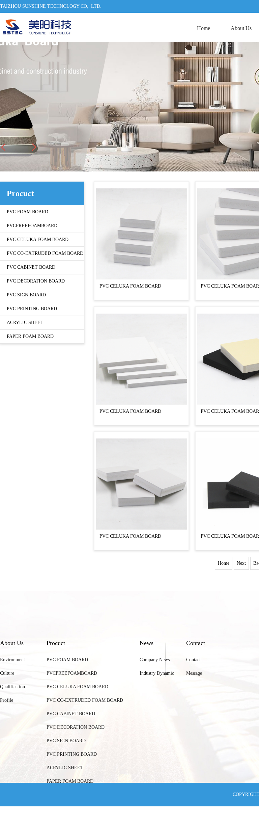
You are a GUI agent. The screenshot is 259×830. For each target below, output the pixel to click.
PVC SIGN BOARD (66, 740)
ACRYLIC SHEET (65, 767)
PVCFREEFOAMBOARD (72, 673)
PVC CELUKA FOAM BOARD (130, 286)
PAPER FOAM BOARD (70, 781)
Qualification (12, 686)
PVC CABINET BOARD (71, 713)
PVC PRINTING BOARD (72, 754)
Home (203, 28)
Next (241, 563)
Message (194, 673)
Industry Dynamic (157, 673)
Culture (7, 673)
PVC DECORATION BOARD (76, 727)
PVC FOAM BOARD (67, 659)
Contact (193, 659)
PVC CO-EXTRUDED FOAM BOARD (85, 700)
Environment (12, 659)
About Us (241, 28)
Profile (6, 700)
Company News (155, 659)
